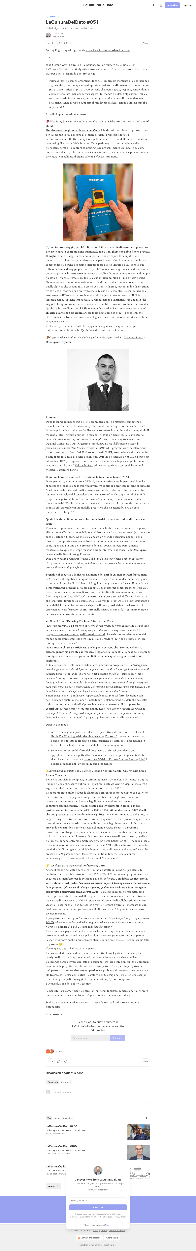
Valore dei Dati (84, 465)
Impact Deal (67, 452)
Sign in (187, 5)
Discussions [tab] (67, 1118)
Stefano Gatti (59, 34)
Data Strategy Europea (76, 554)
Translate (52, 17)
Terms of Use (111, 1214)
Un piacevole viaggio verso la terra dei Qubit (73, 130)
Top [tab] (49, 1118)
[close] (125, 1167)
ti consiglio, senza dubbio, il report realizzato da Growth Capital (95, 784)
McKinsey (72, 537)
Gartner (58, 537)
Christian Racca (133, 338)
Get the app (112, 1237)
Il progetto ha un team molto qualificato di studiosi (93, 632)
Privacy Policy (119, 1216)
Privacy (96, 1230)
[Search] (154, 5)
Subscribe (172, 5)
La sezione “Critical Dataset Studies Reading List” (114, 759)
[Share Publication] (161, 5)
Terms (104, 1230)
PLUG (108, 452)
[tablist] (58, 1082)
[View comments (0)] (59, 43)
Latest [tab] (57, 1118)
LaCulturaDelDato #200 (61, 1126)
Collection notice (117, 1230)
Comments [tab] (52, 1082)
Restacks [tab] (65, 1082)
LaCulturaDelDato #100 (61, 1146)
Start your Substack (90, 1237)
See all (51, 1186)
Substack (83, 1245)
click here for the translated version (108, 50)
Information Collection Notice (97, 1216)
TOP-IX (75, 444)
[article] (98, 1132)
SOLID (50, 922)
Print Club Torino (134, 457)
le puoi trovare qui (85, 74)
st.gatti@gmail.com (90, 995)
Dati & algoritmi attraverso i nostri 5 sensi (66, 1130)
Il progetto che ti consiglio (62, 918)
